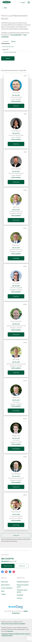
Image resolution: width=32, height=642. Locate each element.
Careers (3, 594)
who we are (10, 631)
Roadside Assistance (23, 582)
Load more (16, 535)
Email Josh (16, 182)
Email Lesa (16, 144)
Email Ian (16, 296)
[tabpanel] (16, 52)
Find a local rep (8, 566)
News (2, 591)
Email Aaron (16, 334)
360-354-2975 (16, 133)
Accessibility (22, 623)
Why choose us (5, 585)
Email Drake (16, 525)
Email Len (16, 106)
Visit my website (16, 101)
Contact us (22, 566)
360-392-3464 (16, 362)
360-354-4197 (16, 95)
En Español (20, 595)
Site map (19, 598)
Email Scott (16, 487)
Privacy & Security (13, 623)
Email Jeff (16, 372)
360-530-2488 (16, 514)
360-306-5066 (16, 285)
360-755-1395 (16, 400)
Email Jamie (16, 220)
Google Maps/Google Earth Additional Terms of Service (15, 633)
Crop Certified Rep (16, 35)
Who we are (4, 582)
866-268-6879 (5, 561)
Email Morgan (16, 448)
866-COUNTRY (7, 558)
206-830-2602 (16, 324)
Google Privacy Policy (7, 635)
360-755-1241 (16, 476)
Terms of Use (4, 623)
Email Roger (16, 410)
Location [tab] (6, 41)
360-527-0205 (16, 209)
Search (8, 58)
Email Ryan (16, 258)
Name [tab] (13, 41)
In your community (6, 588)
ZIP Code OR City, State (8, 46)
